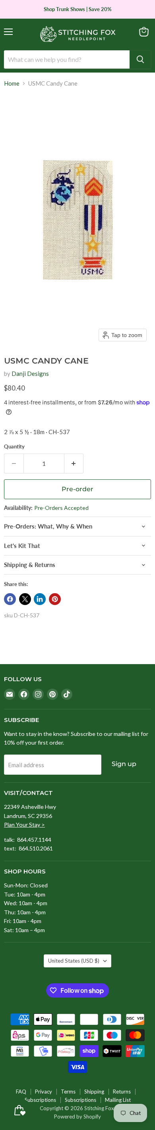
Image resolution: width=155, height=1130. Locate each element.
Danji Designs (30, 373)
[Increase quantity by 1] (74, 463)
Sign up (124, 764)
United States (73, 961)
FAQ (21, 1091)
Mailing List (118, 1100)
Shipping (94, 1091)
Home (11, 83)
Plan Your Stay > (24, 824)
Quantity (14, 447)
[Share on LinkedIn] (40, 599)
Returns (122, 1091)
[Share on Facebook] (10, 599)
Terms (68, 1091)
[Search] (140, 59)
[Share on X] (25, 599)
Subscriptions (40, 1100)
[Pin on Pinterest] (55, 599)
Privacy (43, 1091)
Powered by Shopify (77, 1116)
